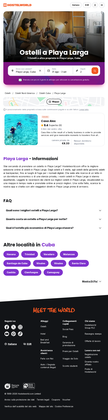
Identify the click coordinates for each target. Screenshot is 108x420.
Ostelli (43, 326)
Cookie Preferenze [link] (64, 406)
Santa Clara (79, 263)
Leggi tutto (84, 109)
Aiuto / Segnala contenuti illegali (48, 366)
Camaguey (53, 272)
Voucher (66, 399)
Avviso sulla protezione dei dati (19, 399)
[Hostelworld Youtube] (6, 334)
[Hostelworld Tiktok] (20, 334)
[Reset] (40, 70)
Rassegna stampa (93, 334)
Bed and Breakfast (45, 341)
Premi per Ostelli (70, 351)
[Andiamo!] (95, 70)
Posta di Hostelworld (90, 370)
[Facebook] (6, 327)
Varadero (49, 254)
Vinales (40, 263)
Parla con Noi (46, 358)
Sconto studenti (70, 366)
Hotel (43, 334)
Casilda (11, 272)
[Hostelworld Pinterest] (13, 334)
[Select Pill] (95, 5)
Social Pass (68, 329)
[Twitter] (13, 327)
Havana (11, 254)
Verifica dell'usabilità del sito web (20, 406)
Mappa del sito (46, 406)
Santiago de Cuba (17, 263)
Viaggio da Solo (70, 358)
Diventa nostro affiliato (92, 363)
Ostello (45, 117)
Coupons (56, 399)
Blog (65, 336)
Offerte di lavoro (93, 341)
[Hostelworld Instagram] (20, 327)
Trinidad (30, 254)
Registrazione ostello (91, 355)
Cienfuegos (31, 272)
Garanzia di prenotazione (69, 344)
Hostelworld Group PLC (90, 326)
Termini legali (43, 399)
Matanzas (69, 254)
